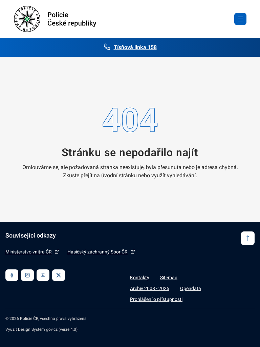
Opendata (190, 288)
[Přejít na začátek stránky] (248, 238)
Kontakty (139, 277)
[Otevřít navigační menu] (240, 19)
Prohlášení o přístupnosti (156, 299)
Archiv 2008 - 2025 (149, 288)
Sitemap (168, 277)
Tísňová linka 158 (135, 47)
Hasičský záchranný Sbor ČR (97, 251)
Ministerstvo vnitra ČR (28, 251)
